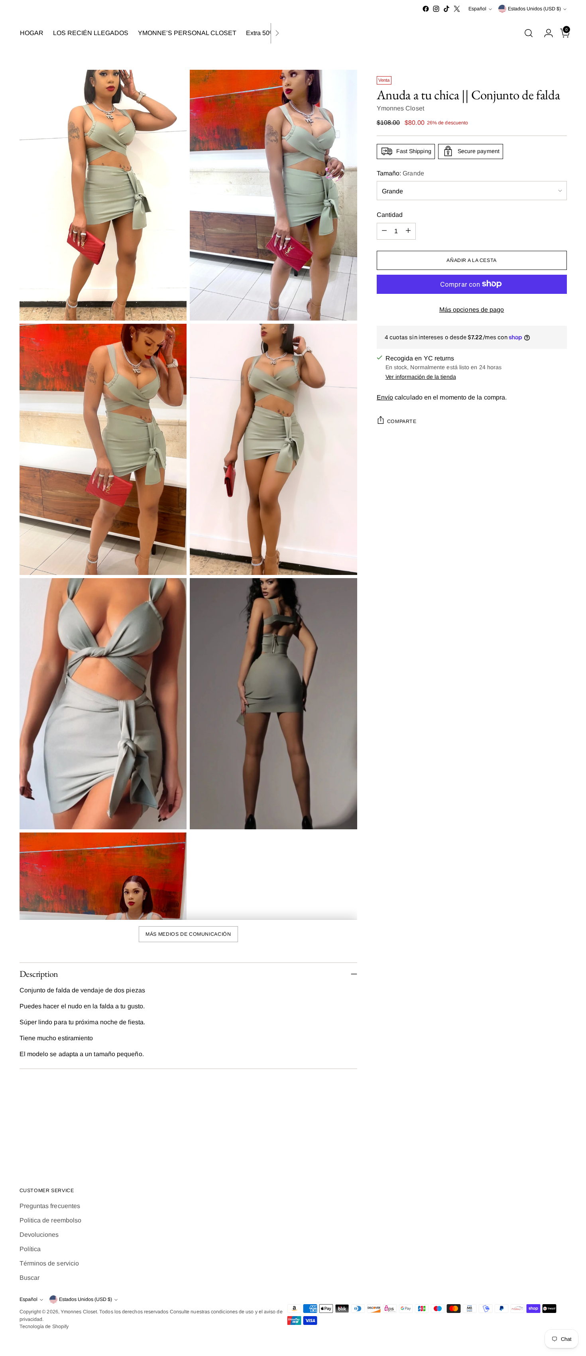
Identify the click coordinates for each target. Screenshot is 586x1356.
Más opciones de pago (471, 309)
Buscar (29, 1277)
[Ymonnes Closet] (293, 33)
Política (30, 1249)
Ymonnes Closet (400, 107)
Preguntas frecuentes (50, 1205)
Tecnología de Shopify (44, 1326)
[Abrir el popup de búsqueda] (529, 33)
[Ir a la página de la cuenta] (545, 33)
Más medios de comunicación (188, 934)
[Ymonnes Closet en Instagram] (436, 8)
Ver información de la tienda (420, 376)
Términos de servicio (49, 1263)
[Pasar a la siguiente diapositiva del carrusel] (560, 1138)
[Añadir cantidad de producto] (408, 231)
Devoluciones (39, 1234)
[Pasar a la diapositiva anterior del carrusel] (542, 1139)
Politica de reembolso (51, 1220)
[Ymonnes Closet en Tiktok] (446, 8)
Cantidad (390, 214)
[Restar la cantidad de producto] (384, 231)
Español (477, 9)
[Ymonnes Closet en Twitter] (456, 8)
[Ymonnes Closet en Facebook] (425, 8)
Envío (385, 397)
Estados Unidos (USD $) (534, 9)
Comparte (402, 421)
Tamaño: (400, 172)
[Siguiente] (277, 33)
